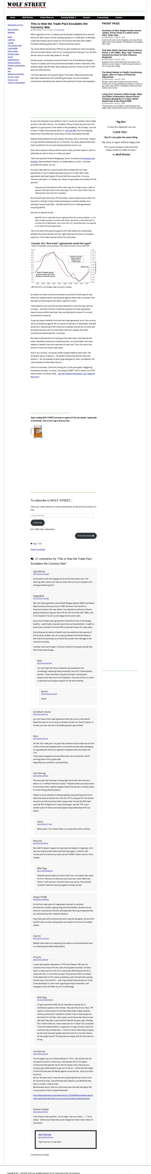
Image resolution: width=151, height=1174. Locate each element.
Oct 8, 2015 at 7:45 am (40, 776)
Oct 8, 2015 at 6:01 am (44, 663)
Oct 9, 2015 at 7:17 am (44, 824)
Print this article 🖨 (86, 536)
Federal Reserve (47, 18)
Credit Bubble (13, 48)
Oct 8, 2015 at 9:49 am (40, 843)
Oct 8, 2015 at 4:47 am (40, 714)
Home (12, 18)
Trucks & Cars (13, 80)
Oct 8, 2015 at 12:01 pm (41, 938)
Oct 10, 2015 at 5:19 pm (45, 1000)
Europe (10, 57)
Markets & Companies (16, 74)
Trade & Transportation (16, 83)
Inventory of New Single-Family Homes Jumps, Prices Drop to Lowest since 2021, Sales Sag (121, 32)
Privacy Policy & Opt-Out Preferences (67, 1173)
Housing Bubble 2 (68, 18)
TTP (39, 544)
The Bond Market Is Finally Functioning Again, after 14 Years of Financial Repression (122, 74)
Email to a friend (38, 549)
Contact (118, 18)
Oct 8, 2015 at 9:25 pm (45, 1137)
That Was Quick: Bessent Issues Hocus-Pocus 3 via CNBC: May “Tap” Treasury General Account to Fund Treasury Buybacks (122, 53)
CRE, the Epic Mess (15, 45)
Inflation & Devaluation (16, 65)
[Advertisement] (102, 6)
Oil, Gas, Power (13, 77)
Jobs (9, 71)
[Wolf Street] (27, 8)
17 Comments (59, 30)
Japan (10, 68)
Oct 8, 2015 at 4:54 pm (40, 1054)
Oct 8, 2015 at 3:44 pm (40, 960)
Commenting (102, 18)
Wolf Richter (27, 18)
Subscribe (37, 523)
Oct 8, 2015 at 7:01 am (40, 739)
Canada (10, 43)
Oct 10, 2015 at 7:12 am (49, 694)
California (11, 40)
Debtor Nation (13, 51)
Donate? (86, 18)
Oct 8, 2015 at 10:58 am (41, 899)
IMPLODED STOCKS (15, 25)
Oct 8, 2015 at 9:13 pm (40, 1112)
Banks (10, 37)
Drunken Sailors (13, 54)
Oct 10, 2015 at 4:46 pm (45, 871)
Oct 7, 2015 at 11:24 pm (41, 598)
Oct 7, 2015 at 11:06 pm (41, 574)
